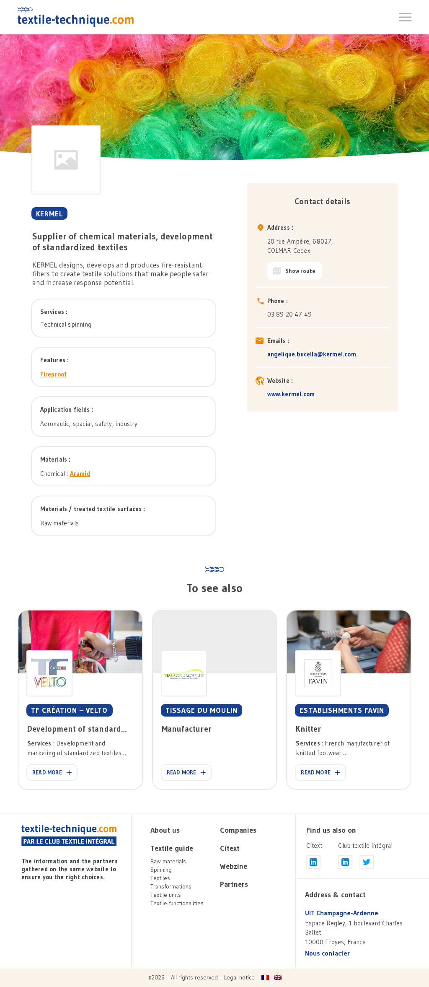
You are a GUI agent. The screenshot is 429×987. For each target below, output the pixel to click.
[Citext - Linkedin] (313, 862)
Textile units (165, 895)
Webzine (233, 866)
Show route (300, 271)
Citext (230, 848)
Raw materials (168, 861)
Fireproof (53, 374)
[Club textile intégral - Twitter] (366, 862)
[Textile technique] (69, 836)
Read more (47, 772)
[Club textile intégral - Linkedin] (345, 862)
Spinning (161, 869)
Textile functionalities (177, 903)
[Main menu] (405, 17)
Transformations (170, 886)
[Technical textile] (76, 16)
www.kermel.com (291, 394)
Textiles (160, 878)
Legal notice (239, 977)
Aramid (80, 474)
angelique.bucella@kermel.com (311, 354)
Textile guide (171, 848)
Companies (238, 830)
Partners (234, 884)
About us (165, 830)
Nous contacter (327, 953)
